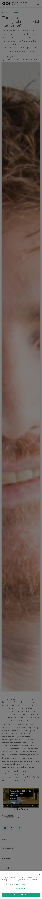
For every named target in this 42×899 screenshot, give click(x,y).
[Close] (39, 874)
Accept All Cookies (21, 895)
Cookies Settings (21, 888)
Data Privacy (21, 884)
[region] (21, 885)
